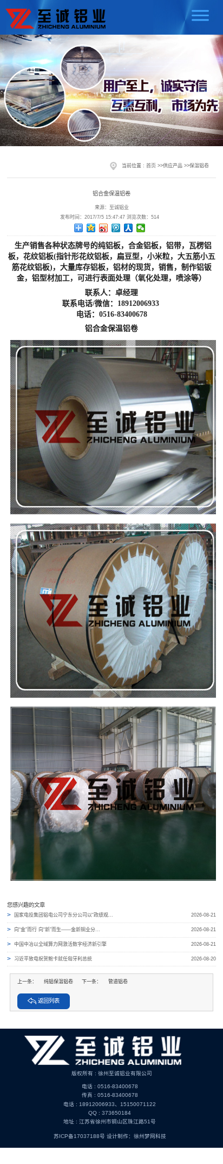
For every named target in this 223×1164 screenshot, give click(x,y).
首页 (151, 165)
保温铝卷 (199, 165)
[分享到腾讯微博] (116, 228)
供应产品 (172, 165)
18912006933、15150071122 (117, 1104)
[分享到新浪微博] (103, 228)
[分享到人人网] (128, 228)
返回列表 (49, 1001)
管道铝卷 (118, 981)
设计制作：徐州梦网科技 (136, 1136)
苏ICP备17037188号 (79, 1136)
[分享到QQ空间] (91, 228)
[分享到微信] (141, 228)
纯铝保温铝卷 (58, 981)
